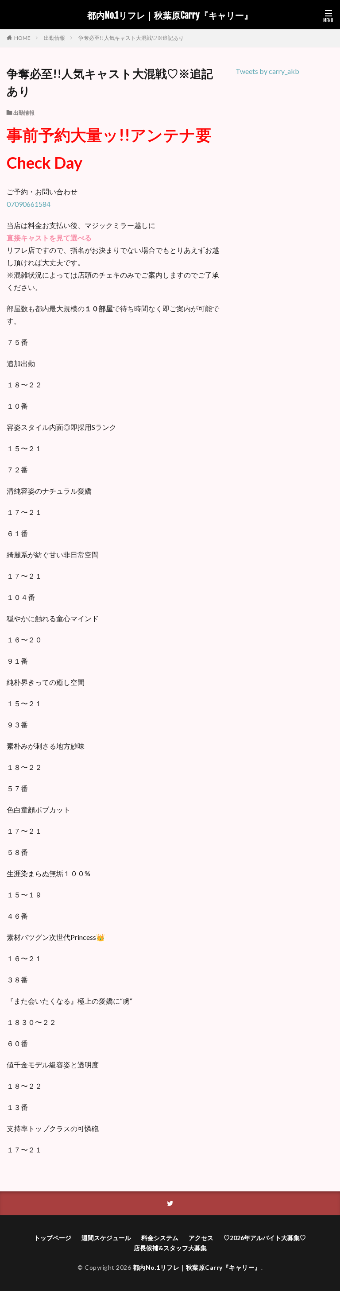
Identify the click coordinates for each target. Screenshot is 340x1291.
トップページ (52, 1237)
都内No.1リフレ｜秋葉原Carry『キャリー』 (170, 15)
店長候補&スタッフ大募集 (170, 1248)
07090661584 (28, 204)
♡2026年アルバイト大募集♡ (265, 1237)
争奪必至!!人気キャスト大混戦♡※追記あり (131, 38)
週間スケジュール (106, 1237)
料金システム (159, 1237)
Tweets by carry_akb (267, 71)
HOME (22, 37)
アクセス (201, 1237)
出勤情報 (54, 38)
